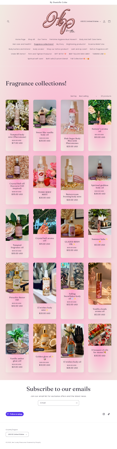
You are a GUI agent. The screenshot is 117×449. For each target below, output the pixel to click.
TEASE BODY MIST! (44, 193)
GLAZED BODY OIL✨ (72, 243)
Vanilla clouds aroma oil (100, 310)
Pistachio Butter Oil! (17, 298)
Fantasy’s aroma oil (100, 130)
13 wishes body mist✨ (44, 308)
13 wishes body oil (72, 362)
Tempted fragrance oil (17, 246)
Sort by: (74, 96)
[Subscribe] (76, 403)
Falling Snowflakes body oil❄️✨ (72, 296)
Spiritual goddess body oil (99, 186)
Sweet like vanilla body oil (44, 133)
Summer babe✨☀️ (100, 240)
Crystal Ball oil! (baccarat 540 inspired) (17, 185)
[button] (8, 21)
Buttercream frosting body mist (72, 195)
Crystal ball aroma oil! (45, 239)
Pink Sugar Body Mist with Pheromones (72, 140)
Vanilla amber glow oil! (17, 359)
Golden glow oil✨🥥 (45, 357)
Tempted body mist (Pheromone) (17, 135)
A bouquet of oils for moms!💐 (99, 351)
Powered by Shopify (34, 442)
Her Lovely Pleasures (19, 442)
